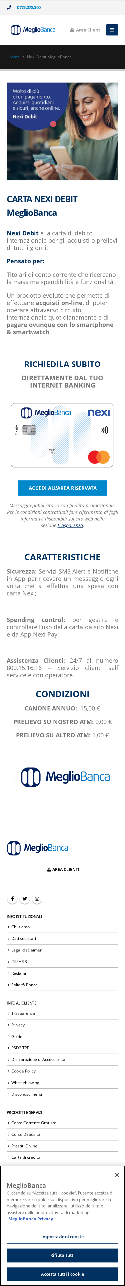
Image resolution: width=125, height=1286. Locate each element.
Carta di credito (25, 1157)
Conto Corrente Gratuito (33, 1122)
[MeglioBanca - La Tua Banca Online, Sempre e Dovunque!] (32, 29)
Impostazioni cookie (62, 1237)
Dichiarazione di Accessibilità (38, 1059)
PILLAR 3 (19, 961)
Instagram (37, 899)
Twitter (25, 899)
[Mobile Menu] (112, 29)
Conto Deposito (25, 1134)
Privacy (18, 1024)
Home (14, 57)
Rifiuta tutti (62, 1255)
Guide (16, 1036)
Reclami (18, 973)
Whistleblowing (25, 1082)
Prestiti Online (24, 1145)
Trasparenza (23, 1013)
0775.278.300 (27, 7)
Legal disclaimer (26, 949)
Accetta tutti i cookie (62, 1274)
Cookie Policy (23, 1070)
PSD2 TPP (20, 1047)
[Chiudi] (117, 1175)
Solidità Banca (24, 984)
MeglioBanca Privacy (30, 1219)
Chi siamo (20, 926)
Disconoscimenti (26, 1094)
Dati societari (23, 938)
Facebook (12, 899)
